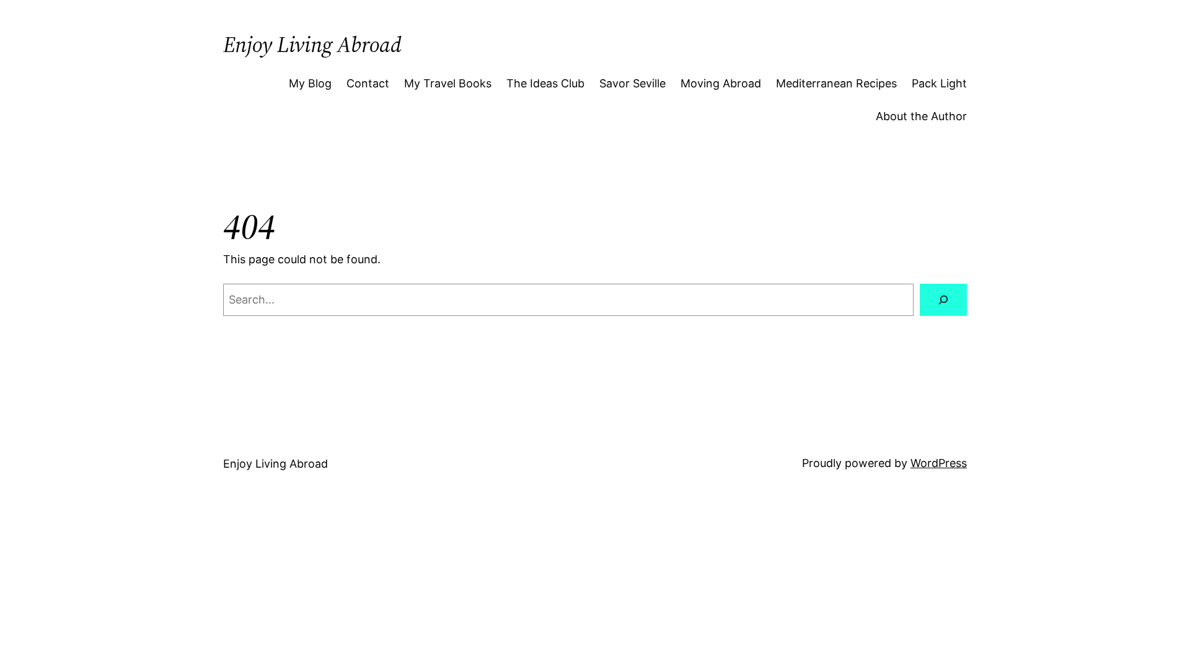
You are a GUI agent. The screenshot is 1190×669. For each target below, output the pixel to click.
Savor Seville (632, 83)
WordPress (938, 463)
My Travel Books (447, 83)
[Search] (943, 300)
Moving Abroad (721, 83)
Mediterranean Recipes (836, 83)
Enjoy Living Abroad (312, 44)
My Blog (310, 83)
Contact (367, 83)
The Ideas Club (545, 83)
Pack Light (939, 83)
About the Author (921, 116)
